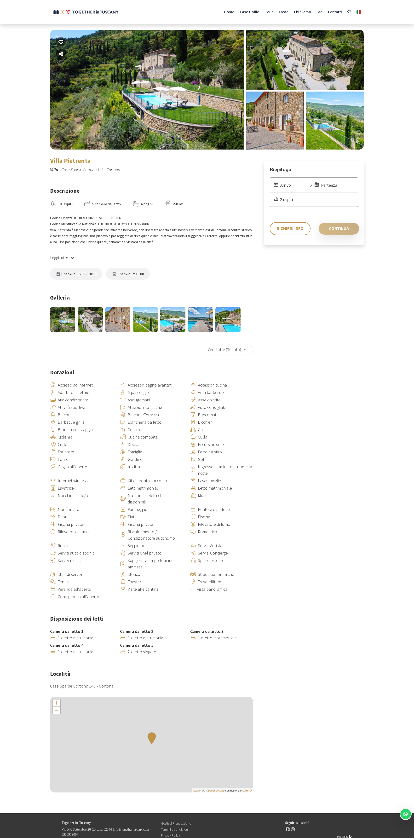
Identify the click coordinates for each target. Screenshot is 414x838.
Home (229, 11)
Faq (319, 11)
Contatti (335, 11)
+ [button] (56, 703)
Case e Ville (249, 11)
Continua (339, 228)
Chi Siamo (302, 11)
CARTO (247, 790)
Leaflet (197, 790)
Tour (269, 11)
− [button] (56, 710)
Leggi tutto (59, 257)
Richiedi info (290, 228)
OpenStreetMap (215, 790)
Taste (283, 11)
